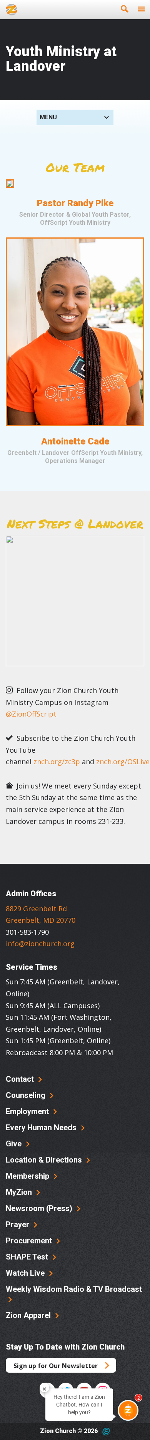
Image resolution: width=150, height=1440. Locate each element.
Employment (28, 1111)
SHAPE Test (28, 1256)
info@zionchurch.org (40, 943)
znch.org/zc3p (56, 761)
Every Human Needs (42, 1127)
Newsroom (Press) (40, 1208)
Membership (28, 1176)
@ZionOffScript (31, 713)
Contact (21, 1079)
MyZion (20, 1192)
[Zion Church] (11, 9)
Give (14, 1143)
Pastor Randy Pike (75, 203)
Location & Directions (45, 1159)
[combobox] (75, 117)
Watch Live (26, 1273)
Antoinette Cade (75, 441)
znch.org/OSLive (123, 761)
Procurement (30, 1240)
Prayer (18, 1224)
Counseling (26, 1095)
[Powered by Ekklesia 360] (106, 1431)
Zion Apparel (29, 1315)
